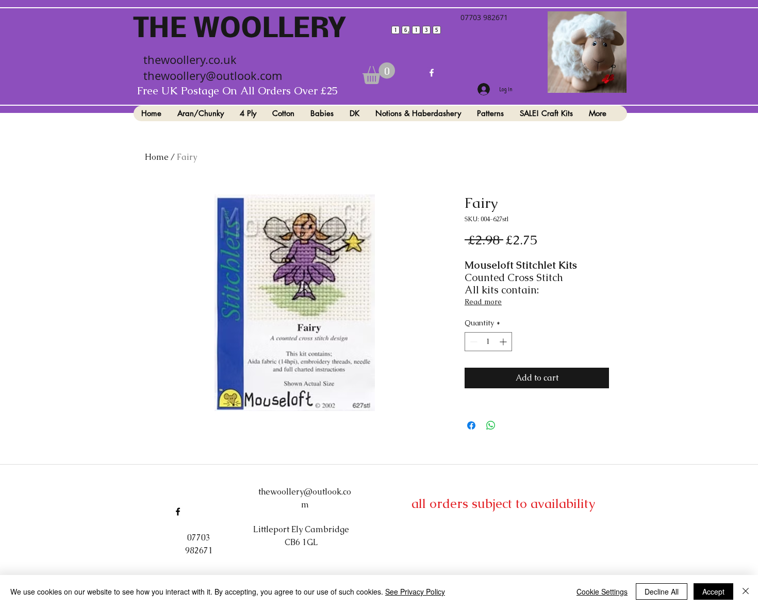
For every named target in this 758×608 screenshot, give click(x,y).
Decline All (662, 591)
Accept (713, 591)
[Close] (745, 591)
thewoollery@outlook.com (212, 75)
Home (157, 157)
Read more (483, 301)
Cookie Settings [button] (602, 591)
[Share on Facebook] (471, 425)
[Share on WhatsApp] (491, 425)
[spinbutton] (488, 342)
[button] (378, 73)
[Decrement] (472, 342)
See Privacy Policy (415, 591)
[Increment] (504, 342)
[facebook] (431, 73)
